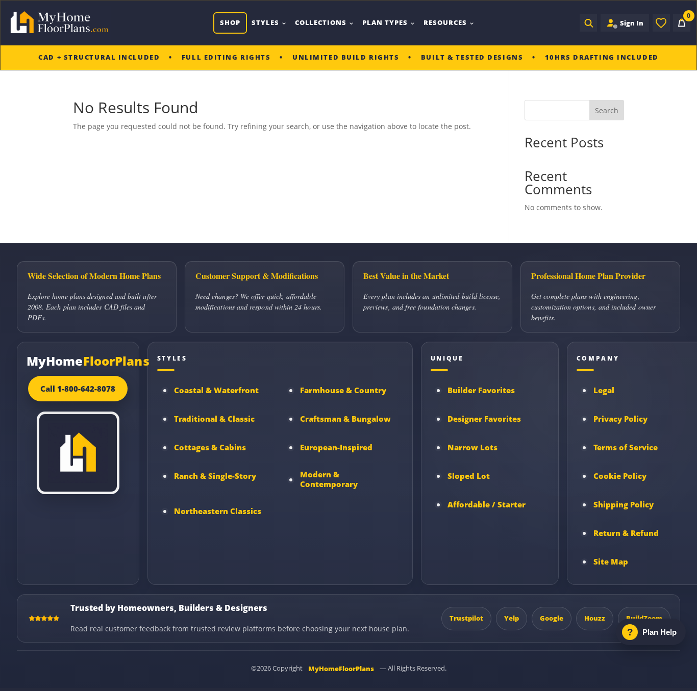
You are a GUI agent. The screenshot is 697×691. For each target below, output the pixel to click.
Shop (230, 22)
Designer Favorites (484, 419)
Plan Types (385, 22)
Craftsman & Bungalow (345, 419)
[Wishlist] (661, 23)
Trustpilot (466, 618)
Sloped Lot (468, 476)
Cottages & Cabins (210, 447)
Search (606, 110)
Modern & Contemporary (329, 479)
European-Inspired (336, 447)
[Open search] (588, 23)
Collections (321, 22)
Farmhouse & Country (343, 390)
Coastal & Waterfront (216, 390)
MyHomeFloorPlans (341, 668)
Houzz (594, 618)
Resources (445, 22)
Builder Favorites (481, 390)
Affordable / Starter (486, 504)
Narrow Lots (472, 447)
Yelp (511, 618)
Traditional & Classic (214, 419)
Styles (265, 22)
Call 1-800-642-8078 (77, 388)
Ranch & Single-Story (215, 476)
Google (551, 618)
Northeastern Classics (217, 511)
